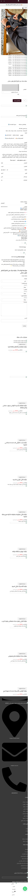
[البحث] (24, 1)
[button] (25, 889)
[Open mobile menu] (26, 1)
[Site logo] (14, 1)
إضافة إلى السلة (17, 100)
